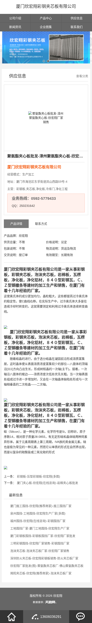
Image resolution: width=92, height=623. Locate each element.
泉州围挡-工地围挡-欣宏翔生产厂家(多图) (37, 513)
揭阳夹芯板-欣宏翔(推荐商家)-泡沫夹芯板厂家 (40, 573)
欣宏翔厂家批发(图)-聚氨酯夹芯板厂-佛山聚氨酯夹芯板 (46, 565)
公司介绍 (15, 18)
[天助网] (46, 602)
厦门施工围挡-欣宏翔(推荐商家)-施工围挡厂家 (40, 506)
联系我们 (77, 27)
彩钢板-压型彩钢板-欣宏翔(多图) (38, 476)
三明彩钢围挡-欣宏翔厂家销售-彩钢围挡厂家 (39, 543)
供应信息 (77, 18)
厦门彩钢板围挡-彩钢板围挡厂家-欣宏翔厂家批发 (42, 536)
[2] (46, 47)
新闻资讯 (15, 27)
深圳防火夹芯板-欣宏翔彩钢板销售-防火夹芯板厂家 (43, 558)
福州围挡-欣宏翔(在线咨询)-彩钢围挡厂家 (37, 521)
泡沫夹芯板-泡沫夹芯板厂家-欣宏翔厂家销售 (39, 550)
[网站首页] (11, 616)
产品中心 (46, 18)
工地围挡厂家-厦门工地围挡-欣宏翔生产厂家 (39, 528)
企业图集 (46, 27)
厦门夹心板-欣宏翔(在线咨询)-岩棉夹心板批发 (47, 483)
